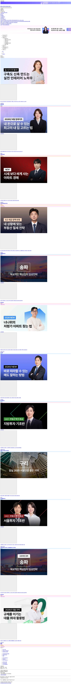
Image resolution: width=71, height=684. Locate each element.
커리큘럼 (2, 15)
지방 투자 (15, 21)
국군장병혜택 (4, 664)
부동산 (1, 21)
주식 (6, 23)
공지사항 (4, 649)
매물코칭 (7, 24)
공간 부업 (14, 22)
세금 (16, 22)
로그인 (2, 8)
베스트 (1, 14)
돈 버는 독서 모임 (20, 20)
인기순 (2, 57)
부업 (1, 22)
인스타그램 (4, 663)
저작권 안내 (4, 654)
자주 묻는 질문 (5, 651)
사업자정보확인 (3, 674)
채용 (3, 655)
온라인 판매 (5, 22)
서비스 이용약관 (5, 650)
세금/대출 (28, 21)
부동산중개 (8, 6)
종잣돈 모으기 (6, 20)
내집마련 (15, 20)
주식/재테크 (2, 23)
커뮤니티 (4, 6)
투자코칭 (4, 24)
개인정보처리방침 (5, 653)
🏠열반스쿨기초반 (3, 12)
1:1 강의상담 (2, 16)
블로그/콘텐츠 (9, 22)
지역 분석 (18, 21)
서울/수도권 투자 (10, 21)
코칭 (1, 24)
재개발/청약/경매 (23, 21)
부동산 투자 (11, 20)
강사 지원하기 (3, 19)
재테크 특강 (9, 23)
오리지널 (2, 13)
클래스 (1, 6)
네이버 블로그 (5, 657)
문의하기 (2, 666)
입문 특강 (5, 21)
